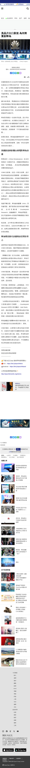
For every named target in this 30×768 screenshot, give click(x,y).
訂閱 (10, 452)
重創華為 (4, 457)
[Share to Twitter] (13, 73)
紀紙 (15, 712)
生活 (15, 701)
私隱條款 (4, 760)
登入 (18, 449)
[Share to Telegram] (16, 73)
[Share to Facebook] (11, 73)
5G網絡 (15, 455)
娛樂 (15, 720)
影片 (15, 675)
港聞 (25, 18)
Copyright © (5, 761)
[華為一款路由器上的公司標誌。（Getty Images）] (15, 49)
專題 (15, 693)
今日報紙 (15, 672)
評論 (15, 696)
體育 (15, 715)
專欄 (15, 691)
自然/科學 (15, 709)
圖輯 (15, 722)
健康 (15, 704)
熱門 (20, 18)
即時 (15, 18)
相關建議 (4, 758)
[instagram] (3, 731)
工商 (15, 725)
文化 (15, 707)
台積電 (9, 455)
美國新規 (23, 455)
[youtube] (17, 731)
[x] (14, 731)
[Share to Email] (20, 73)
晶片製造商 (20, 457)
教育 (15, 717)
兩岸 (15, 680)
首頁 (2, 18)
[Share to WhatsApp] (18, 73)
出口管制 (11, 457)
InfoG (15, 688)
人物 (15, 699)
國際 (15, 683)
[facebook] (7, 731)
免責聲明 (18, 758)
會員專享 (10, 18)
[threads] (10, 731)
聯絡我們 (11, 758)
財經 (15, 686)
